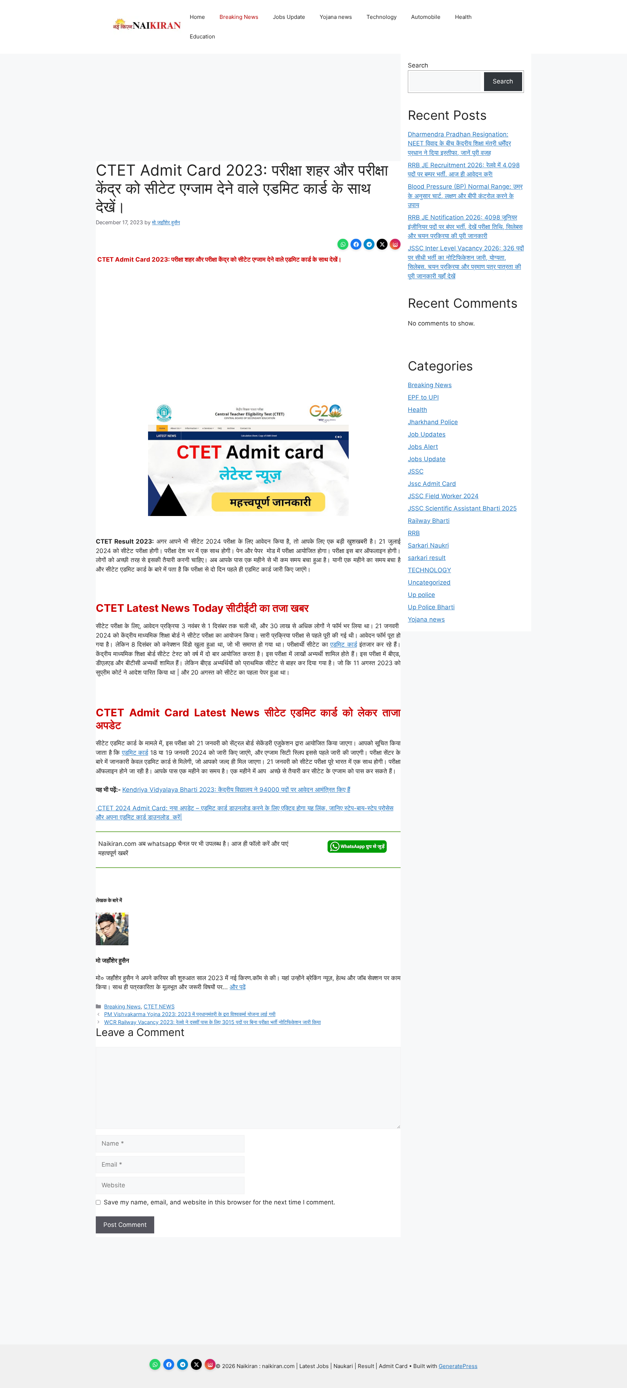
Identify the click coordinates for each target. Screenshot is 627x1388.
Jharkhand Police (433, 422)
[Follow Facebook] (356, 244)
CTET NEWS (159, 1006)
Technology (381, 16)
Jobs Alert (423, 446)
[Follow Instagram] (395, 244)
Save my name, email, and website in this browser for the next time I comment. (219, 1202)
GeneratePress (458, 1366)
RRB (414, 533)
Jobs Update (289, 16)
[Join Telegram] (369, 244)
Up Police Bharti (431, 607)
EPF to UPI (423, 397)
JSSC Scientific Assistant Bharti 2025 (462, 508)
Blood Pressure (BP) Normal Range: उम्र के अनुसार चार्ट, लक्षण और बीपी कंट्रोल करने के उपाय (465, 196)
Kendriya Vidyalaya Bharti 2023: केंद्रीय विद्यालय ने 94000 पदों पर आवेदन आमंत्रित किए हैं (236, 789)
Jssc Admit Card (432, 483)
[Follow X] (382, 244)
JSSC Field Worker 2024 (443, 496)
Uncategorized (429, 582)
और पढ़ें (238, 987)
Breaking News (239, 16)
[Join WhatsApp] (342, 244)
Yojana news (336, 16)
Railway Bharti (429, 520)
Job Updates (427, 434)
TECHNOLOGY (429, 570)
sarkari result (427, 557)
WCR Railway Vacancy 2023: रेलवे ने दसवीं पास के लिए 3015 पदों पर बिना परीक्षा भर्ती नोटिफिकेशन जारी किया (212, 1022)
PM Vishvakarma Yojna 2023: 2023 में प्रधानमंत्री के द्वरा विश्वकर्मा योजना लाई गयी (189, 1014)
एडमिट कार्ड (343, 644)
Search (418, 65)
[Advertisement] (248, 107)
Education (202, 36)
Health (463, 16)
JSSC (415, 471)
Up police (421, 594)
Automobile (425, 16)
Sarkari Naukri (428, 545)
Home (197, 16)
